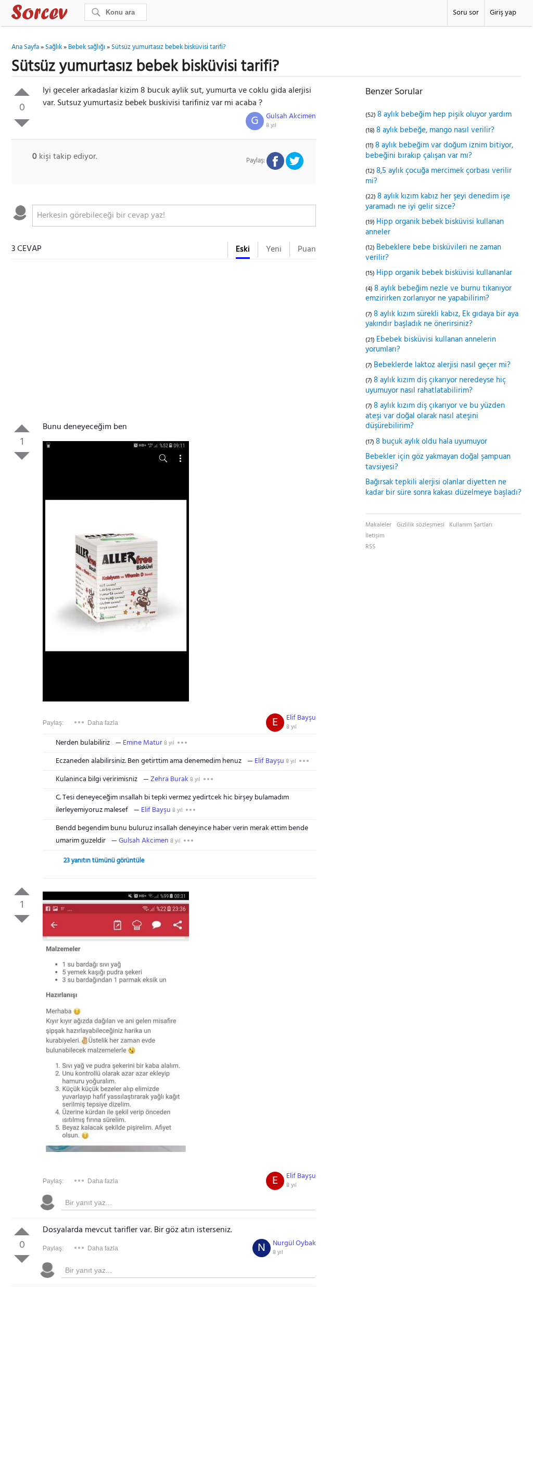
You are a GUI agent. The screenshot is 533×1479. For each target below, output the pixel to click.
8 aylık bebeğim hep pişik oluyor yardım (444, 114)
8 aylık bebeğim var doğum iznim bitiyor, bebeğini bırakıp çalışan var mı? (439, 150)
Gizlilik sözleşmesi (421, 525)
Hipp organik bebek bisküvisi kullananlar (444, 273)
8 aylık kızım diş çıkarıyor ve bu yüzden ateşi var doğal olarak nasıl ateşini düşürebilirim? (435, 415)
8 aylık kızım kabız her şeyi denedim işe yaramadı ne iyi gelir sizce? (437, 201)
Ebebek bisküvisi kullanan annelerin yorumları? (430, 344)
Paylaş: (53, 722)
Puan (307, 249)
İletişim (375, 536)
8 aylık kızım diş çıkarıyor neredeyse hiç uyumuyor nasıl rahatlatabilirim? (435, 385)
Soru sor (466, 13)
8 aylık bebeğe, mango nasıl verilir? (435, 130)
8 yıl (271, 125)
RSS (370, 547)
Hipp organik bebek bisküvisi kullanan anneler (434, 227)
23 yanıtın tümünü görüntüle (104, 860)
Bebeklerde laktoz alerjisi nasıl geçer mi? (442, 365)
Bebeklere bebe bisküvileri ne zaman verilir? (433, 252)
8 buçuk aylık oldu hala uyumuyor (431, 441)
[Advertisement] (163, 343)
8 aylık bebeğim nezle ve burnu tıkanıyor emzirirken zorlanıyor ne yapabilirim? (438, 293)
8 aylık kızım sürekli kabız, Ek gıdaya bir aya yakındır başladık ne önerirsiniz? (441, 319)
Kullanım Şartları (470, 525)
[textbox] (174, 216)
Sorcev (73, 14)
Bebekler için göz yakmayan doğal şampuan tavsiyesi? (438, 461)
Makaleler (378, 525)
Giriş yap (503, 13)
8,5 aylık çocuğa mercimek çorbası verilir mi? (438, 176)
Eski (243, 249)
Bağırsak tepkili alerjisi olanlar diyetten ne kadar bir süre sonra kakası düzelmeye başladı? (443, 487)
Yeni (274, 249)
